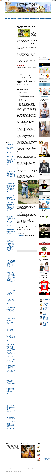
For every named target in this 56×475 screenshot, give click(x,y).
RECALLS (31, 18)
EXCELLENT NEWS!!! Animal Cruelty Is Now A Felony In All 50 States (44, 318)
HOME (7, 18)
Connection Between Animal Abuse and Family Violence (10, 256)
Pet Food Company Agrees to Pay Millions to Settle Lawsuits (11, 355)
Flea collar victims (10, 295)
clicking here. (31, 230)
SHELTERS (36, 18)
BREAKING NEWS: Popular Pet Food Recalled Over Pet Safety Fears (45, 459)
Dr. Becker (19, 214)
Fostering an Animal (10, 299)
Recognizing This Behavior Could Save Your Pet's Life (10, 374)
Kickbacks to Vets (10, 330)
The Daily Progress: (21, 235)
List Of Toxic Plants (10, 334)
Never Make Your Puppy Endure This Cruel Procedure (10, 347)
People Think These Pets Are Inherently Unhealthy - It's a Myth (11, 352)
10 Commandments (10, 147)
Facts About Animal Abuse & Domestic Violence (10, 284)
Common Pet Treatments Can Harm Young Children (11, 252)
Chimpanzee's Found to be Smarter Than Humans (11, 241)
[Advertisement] (20, 14)
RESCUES (40, 18)
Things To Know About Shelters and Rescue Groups (11, 403)
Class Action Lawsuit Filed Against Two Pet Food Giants (11, 244)
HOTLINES (26, 18)
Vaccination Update (10, 417)
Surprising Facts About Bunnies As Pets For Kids (11, 389)
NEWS (22, 18)
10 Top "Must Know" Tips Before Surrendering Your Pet (11, 157)
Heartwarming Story (10, 311)
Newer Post (19, 254)
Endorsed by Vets (10, 272)
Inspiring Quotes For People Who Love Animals (45, 304)
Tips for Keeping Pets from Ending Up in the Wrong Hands (11, 410)
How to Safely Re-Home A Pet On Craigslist (46, 308)
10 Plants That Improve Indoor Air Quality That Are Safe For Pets (11, 152)
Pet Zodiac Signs (10, 361)
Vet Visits (8, 419)
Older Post (35, 254)
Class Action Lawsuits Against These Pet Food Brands (11, 249)
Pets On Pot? (9, 364)
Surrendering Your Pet (11, 391)
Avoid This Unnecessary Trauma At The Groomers (11, 221)
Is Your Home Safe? (10, 329)
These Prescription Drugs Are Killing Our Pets (10, 396)
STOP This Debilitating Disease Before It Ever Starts (11, 377)
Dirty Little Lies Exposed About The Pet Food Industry (11, 265)
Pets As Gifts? (9, 362)
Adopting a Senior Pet (11, 199)
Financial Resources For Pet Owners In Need (46, 300)
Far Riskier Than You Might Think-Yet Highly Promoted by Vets (11, 290)
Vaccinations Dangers (11, 418)
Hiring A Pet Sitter (10, 320)
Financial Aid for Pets (10, 292)
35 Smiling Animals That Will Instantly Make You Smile (11, 169)
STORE (45, 18)
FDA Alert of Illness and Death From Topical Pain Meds (11, 278)
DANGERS (18, 18)
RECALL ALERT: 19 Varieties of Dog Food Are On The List (11, 370)
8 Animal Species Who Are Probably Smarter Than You (11, 186)
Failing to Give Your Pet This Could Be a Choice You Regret (11, 287)
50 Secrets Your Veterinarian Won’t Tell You (11, 179)
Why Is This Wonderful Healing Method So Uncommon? (11, 431)
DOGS (14, 18)
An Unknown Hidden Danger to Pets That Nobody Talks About (10, 207)
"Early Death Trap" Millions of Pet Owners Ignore (11, 145)
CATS (10, 18)
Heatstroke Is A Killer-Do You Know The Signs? (11, 314)
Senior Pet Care (10, 379)
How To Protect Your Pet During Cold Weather (10, 322)
